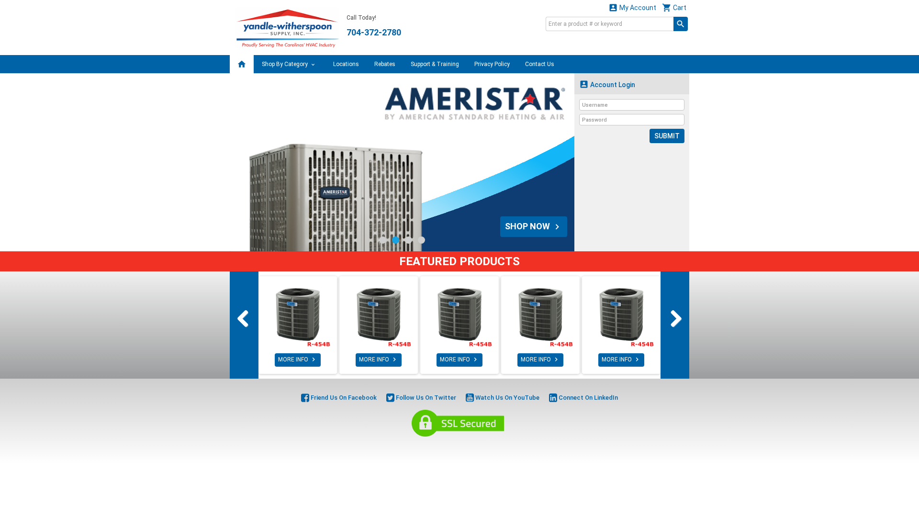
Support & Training (435, 64)
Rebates (384, 64)
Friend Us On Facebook (343, 397)
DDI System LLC (508, 447)
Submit (667, 136)
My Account (632, 7)
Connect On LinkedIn (587, 397)
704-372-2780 (374, 32)
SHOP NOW (533, 226)
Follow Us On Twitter (425, 397)
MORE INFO (297, 359)
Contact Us (539, 64)
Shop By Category (285, 64)
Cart (674, 7)
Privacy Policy (492, 64)
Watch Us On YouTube (506, 397)
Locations (346, 64)
